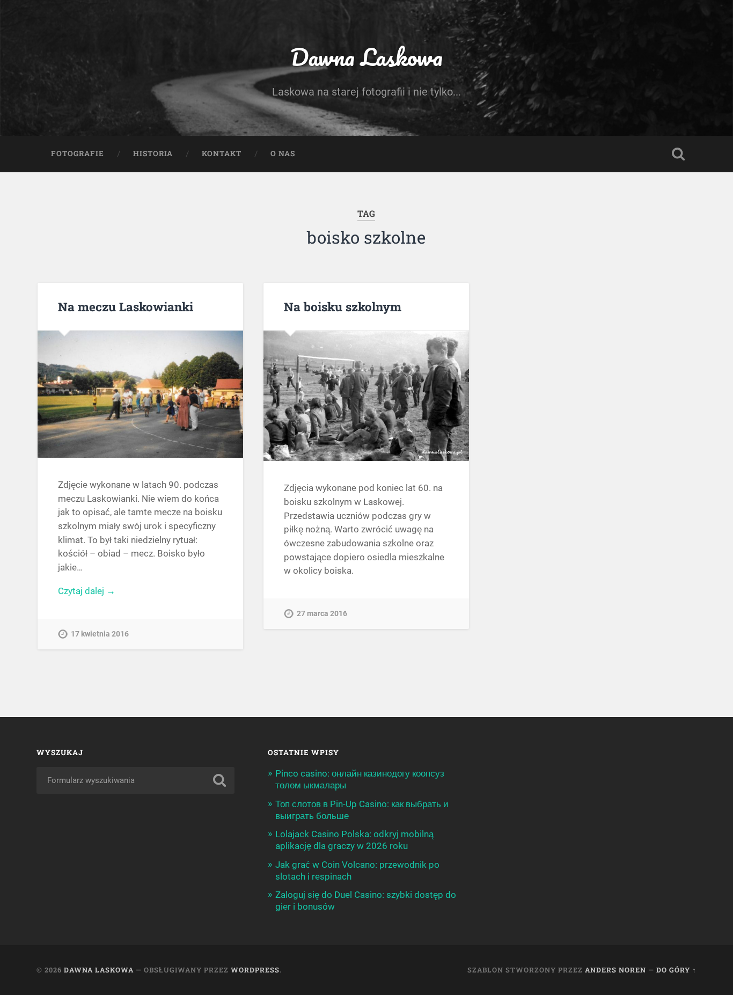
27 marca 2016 (322, 613)
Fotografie (77, 153)
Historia (153, 153)
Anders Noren (615, 969)
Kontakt (221, 153)
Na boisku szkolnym (342, 306)
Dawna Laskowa (366, 57)
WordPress (255, 969)
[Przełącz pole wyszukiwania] (678, 154)
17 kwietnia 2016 (100, 634)
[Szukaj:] (135, 780)
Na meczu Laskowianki (125, 306)
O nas (282, 153)
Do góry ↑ (676, 969)
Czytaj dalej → (86, 591)
